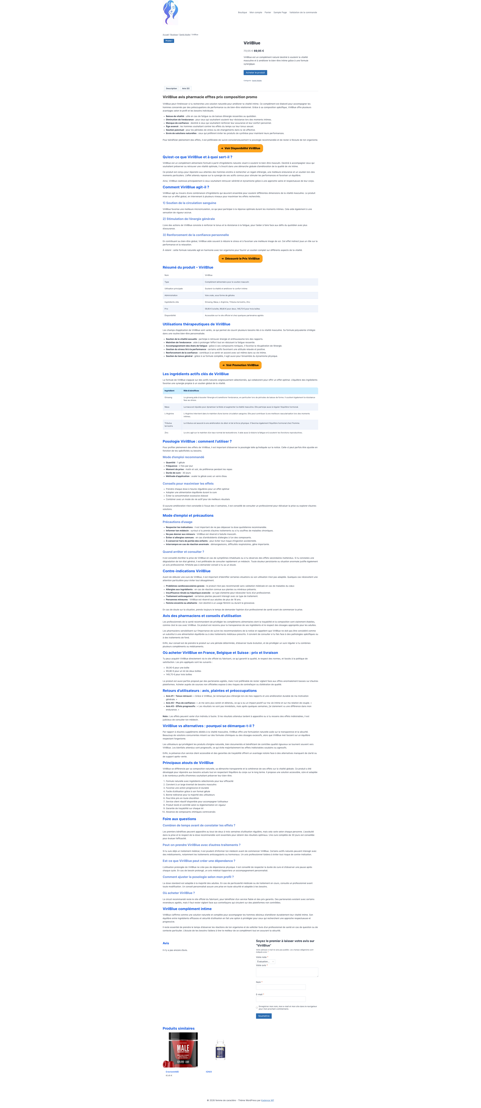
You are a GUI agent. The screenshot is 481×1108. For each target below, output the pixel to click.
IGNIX (209, 1072)
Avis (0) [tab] (186, 88)
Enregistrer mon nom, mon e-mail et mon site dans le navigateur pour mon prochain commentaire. (288, 1007)
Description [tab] (171, 88)
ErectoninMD (172, 1072)
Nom (259, 982)
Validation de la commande (303, 12)
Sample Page (280, 12)
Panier (268, 12)
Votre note (262, 957)
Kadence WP (267, 1100)
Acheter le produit (255, 72)
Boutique (242, 12)
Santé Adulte (257, 80)
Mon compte (256, 12)
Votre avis (262, 965)
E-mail (260, 994)
